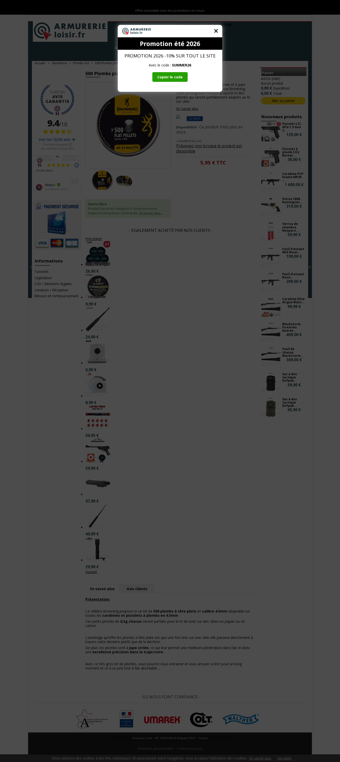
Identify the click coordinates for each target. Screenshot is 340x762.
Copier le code (170, 77)
